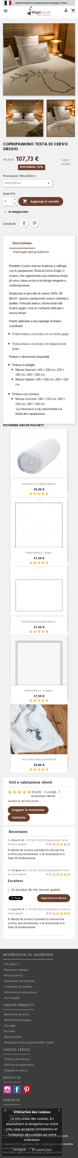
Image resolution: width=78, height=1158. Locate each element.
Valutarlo (19, 817)
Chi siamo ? (11, 964)
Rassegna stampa (16, 970)
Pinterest (34, 223)
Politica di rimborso (17, 1059)
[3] (39, 494)
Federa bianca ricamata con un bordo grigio (40, 334)
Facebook (17, 1089)
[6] (19, 792)
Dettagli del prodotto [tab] (31, 252)
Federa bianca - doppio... (39, 690)
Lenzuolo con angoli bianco (39, 484)
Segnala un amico (16, 1070)
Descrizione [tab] (22, 243)
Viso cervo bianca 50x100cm (39, 759)
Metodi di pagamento (19, 1065)
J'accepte (19, 1150)
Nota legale (12, 998)
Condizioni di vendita (18, 986)
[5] (47, 494)
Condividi (24, 223)
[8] (24, 792)
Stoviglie (10, 1025)
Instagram (7, 1089)
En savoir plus (42, 1150)
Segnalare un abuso (53, 898)
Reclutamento (13, 975)
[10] (29, 792)
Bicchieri (9, 1031)
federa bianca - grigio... (39, 553)
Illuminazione (12, 1037)
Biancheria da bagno (17, 1020)
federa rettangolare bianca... (39, 621)
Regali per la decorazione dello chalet (29, 1042)
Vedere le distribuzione (23, 801)
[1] (31, 494)
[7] (22, 792)
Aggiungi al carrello (41, 201)
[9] (27, 792)
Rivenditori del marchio (19, 981)
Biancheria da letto (17, 1014)
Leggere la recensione (28, 810)
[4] (43, 494)
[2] (35, 494)
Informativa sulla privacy (20, 992)
